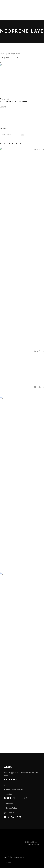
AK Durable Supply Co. (8, 37)
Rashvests (4, 9)
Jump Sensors (5, 58)
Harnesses (38, 46)
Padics (2, 49)
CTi (1, 24)
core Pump (31, 33)
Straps (2, 52)
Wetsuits (18, 9)
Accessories (4, 21)
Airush (39, 30)
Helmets (6, 24)
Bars (6, 33)
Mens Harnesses (6, 3)
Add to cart (4, 99)
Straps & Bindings (20, 33)
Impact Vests (39, 9)
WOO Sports (4, 55)
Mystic (36, 43)
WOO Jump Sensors (22, 24)
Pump (29, 46)
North (2, 43)
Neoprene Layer (27, 9)
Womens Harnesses (20, 3)
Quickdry (11, 9)
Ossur (15, 55)
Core (2, 30)
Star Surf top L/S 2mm (13, 102)
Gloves (12, 24)
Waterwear (4, 6)
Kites (2, 33)
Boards (10, 33)
